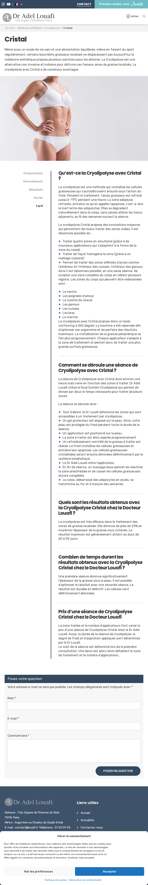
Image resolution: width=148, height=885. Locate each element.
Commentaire (18, 735)
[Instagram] (3, 4)
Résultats (36, 190)
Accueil (9, 28)
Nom (12, 698)
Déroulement (33, 181)
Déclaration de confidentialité (85, 880)
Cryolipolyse (52, 28)
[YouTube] (8, 4)
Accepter (109, 871)
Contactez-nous (92, 827)
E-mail (13, 718)
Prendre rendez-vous (114, 4)
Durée (38, 198)
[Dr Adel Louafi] (29, 18)
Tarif (39, 206)
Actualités (87, 820)
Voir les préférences (38, 871)
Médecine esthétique (30, 28)
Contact (84, 4)
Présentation (33, 173)
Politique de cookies (56, 880)
